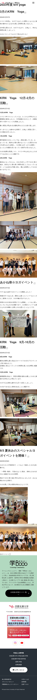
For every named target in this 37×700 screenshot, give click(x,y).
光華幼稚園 (18, 664)
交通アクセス (25, 684)
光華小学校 (18, 661)
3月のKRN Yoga (12, 11)
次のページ (4, 554)
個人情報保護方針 (6, 679)
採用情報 (24, 681)
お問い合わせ (19, 670)
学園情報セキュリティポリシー (10, 684)
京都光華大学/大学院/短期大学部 (18, 655)
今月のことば (25, 679)
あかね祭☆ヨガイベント (16, 282)
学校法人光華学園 (18, 652)
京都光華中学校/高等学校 (18, 658)
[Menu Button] (33, 2)
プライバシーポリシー (8, 681)
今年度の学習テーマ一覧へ (18, 593)
